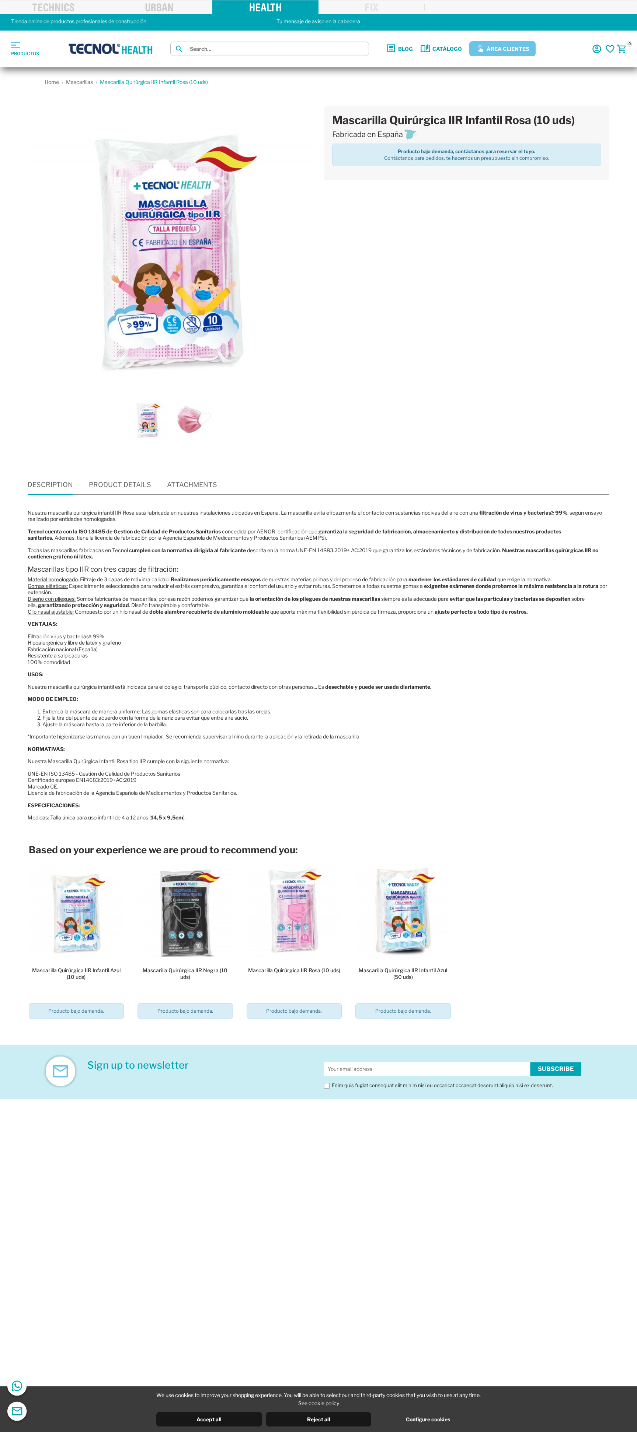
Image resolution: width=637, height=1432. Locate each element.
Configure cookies (428, 1419)
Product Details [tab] (120, 484)
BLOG (405, 49)
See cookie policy (318, 1403)
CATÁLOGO (447, 49)
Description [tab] (50, 484)
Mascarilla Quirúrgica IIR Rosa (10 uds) (294, 970)
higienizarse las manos (83, 736)
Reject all (318, 1419)
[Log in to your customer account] (597, 49)
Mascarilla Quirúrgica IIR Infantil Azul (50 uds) (403, 973)
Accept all (209, 1419)
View (76, 1032)
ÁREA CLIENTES (508, 49)
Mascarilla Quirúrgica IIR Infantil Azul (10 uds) (76, 973)
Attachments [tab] (192, 484)
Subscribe (556, 1068)
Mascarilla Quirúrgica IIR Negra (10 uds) (185, 973)
